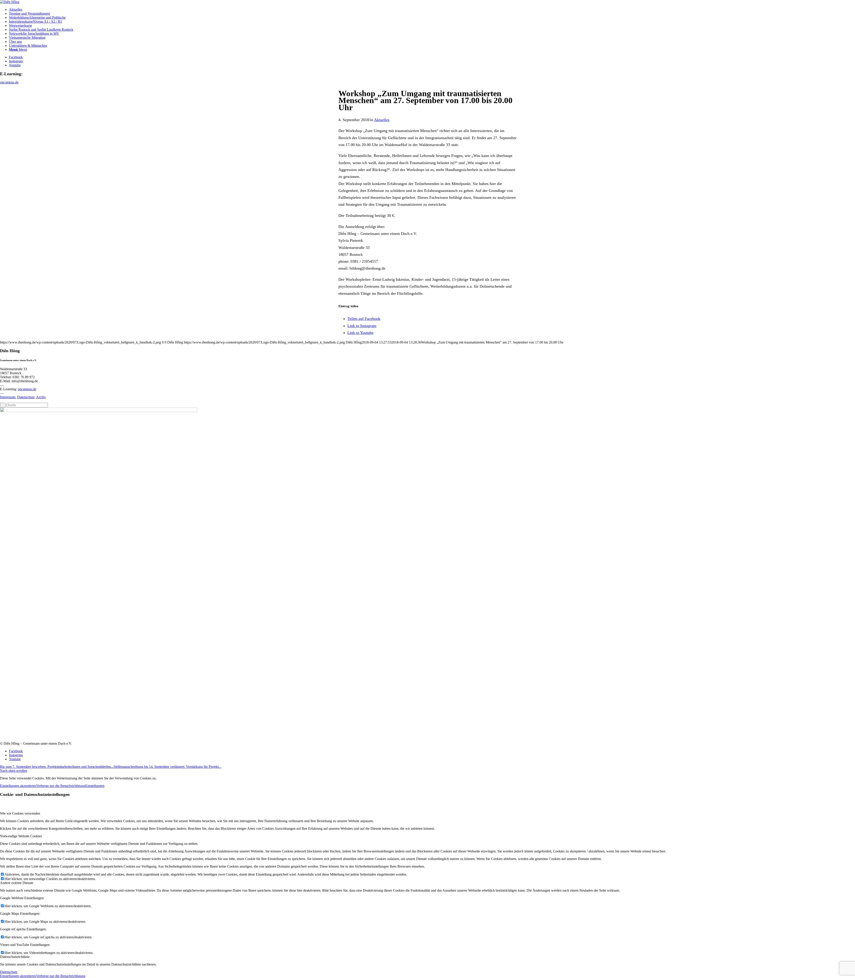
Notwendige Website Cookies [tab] (21, 836)
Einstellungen (94, 786)
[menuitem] (432, 10)
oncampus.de (9, 82)
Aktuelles (381, 120)
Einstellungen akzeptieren (18, 786)
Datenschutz (26, 397)
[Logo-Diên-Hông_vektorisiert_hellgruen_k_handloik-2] (9, 2)
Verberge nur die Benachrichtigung (60, 786)
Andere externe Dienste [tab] (16, 883)
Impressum (7, 397)
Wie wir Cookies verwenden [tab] (20, 813)
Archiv (41, 397)
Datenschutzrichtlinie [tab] (15, 957)
